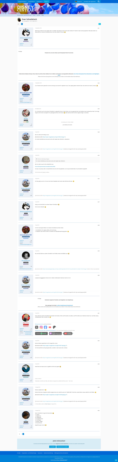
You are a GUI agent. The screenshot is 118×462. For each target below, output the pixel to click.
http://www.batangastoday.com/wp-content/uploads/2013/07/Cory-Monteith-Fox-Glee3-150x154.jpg (64, 269)
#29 (99, 250)
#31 (99, 313)
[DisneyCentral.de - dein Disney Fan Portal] (59, 8)
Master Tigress (47, 403)
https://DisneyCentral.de (28, 331)
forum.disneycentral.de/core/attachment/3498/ (45, 166)
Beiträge (21, 45)
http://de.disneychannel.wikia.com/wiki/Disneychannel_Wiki (21, 268)
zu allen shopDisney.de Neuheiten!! (64, 305)
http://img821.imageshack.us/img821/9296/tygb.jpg (54, 394)
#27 (99, 201)
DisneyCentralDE (28, 332)
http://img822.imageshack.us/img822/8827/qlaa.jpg (54, 345)
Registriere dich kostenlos (62, 443)
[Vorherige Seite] (18, 24)
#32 (99, 340)
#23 (99, 108)
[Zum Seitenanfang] (116, 460)
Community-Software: (59, 460)
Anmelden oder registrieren (90, 1)
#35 (99, 410)
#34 (99, 387)
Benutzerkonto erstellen (63, 446)
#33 (99, 364)
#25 (99, 155)
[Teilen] (100, 24)
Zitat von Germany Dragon (43, 159)
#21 (99, 28)
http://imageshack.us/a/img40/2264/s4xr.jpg (52, 149)
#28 (99, 225)
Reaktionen (22, 43)
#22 (99, 83)
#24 (99, 132)
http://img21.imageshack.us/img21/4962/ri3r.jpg (53, 137)
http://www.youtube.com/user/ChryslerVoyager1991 (22, 102)
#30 (99, 275)
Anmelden (52, 446)
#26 (99, 178)
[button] (78, 1)
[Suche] (98, 1)
